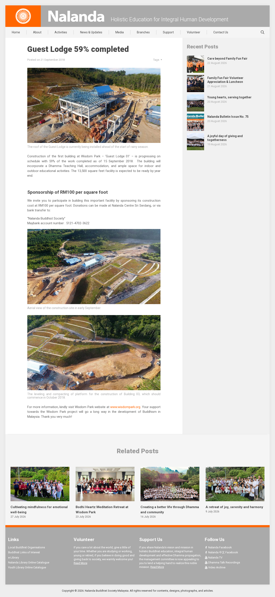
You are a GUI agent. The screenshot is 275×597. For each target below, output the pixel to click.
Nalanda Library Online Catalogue (28, 562)
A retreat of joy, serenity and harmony (234, 507)
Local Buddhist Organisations (26, 547)
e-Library (13, 557)
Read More (80, 563)
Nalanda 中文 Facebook (223, 552)
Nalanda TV (215, 557)
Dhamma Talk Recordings (224, 562)
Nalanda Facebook (220, 547)
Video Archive (216, 567)
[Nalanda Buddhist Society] (76, 16)
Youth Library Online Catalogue (27, 567)
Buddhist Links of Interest (24, 552)
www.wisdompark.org (125, 407)
